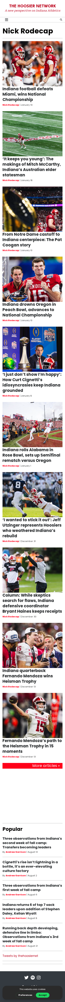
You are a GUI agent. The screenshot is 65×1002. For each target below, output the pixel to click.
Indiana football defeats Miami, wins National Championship (27, 94)
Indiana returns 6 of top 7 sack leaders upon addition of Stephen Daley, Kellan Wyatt (31, 909)
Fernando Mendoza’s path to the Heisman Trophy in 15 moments (32, 746)
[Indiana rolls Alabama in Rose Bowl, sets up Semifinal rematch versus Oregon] (32, 424)
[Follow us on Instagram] (38, 979)
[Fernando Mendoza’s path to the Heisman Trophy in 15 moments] (32, 715)
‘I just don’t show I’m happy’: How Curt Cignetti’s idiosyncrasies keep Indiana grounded (32, 382)
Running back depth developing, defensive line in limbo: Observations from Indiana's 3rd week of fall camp (30, 934)
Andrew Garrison (16, 852)
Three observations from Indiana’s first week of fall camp (32, 887)
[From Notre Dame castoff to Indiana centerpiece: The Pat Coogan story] (32, 209)
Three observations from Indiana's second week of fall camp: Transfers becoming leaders (32, 843)
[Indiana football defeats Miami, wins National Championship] (32, 63)
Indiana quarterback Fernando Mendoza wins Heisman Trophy (27, 676)
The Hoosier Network (32, 6)
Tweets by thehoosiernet (20, 956)
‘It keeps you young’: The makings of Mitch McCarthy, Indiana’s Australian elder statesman (31, 167)
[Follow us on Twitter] (26, 979)
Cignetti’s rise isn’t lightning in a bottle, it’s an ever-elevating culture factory (30, 866)
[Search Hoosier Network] (61, 20)
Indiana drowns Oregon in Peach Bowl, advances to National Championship (29, 310)
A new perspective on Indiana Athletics (32, 10)
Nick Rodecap (10, 104)
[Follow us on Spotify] (33, 979)
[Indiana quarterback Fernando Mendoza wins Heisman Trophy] (32, 645)
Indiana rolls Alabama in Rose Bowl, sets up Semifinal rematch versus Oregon (31, 455)
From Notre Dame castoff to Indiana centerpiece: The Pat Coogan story (32, 240)
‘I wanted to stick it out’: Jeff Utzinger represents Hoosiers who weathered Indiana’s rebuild (32, 528)
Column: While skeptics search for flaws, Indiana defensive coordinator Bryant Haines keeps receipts (32, 603)
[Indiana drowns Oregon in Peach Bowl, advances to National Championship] (32, 279)
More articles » (46, 765)
